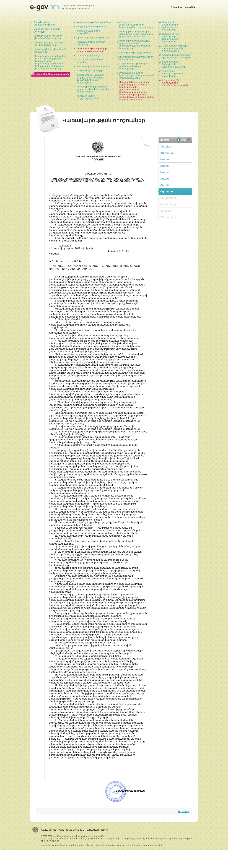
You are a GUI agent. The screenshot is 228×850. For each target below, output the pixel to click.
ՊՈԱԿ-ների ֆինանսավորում (93, 66)
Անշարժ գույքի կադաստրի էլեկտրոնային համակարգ (170, 38)
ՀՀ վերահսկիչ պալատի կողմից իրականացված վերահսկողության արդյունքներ (90, 79)
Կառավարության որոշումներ (94, 22)
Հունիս (165, 178)
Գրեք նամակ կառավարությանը (44, 23)
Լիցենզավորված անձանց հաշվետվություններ (49, 43)
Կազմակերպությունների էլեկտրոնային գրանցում (176, 56)
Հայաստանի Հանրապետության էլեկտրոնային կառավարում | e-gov (62, 8)
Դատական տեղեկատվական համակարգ (172, 73)
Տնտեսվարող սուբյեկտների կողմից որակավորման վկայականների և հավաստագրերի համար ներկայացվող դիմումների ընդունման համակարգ (50, 62)
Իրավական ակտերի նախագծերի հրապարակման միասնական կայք (136, 75)
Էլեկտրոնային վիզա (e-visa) (135, 52)
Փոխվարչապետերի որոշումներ (88, 32)
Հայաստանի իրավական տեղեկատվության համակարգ (133, 66)
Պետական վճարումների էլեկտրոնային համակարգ (170, 26)
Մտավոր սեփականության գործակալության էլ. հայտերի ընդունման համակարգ (136, 34)
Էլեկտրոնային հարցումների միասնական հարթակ (175, 83)
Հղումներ (190, 6)
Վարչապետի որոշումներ (91, 26)
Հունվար (166, 146)
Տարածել (183, 811)
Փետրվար (167, 153)
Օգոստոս (166, 191)
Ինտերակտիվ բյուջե (88, 55)
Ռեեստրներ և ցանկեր (90, 70)
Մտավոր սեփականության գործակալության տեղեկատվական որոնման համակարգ (135, 45)
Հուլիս (164, 185)
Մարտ (164, 159)
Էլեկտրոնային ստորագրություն (52, 74)
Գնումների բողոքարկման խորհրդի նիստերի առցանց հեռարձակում (93, 89)
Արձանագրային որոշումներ (93, 37)
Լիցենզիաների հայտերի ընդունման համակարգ (48, 37)
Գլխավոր (176, 6)
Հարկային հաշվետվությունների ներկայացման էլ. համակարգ (136, 24)
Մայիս (164, 172)
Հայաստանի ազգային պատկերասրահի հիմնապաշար (175, 48)
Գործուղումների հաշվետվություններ (88, 97)
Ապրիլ (164, 165)
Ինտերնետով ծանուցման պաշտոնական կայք (174, 64)
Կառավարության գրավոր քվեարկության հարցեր (92, 49)
